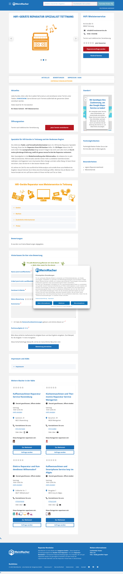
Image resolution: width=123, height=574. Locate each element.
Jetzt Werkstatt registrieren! (107, 8)
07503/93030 (19, 502)
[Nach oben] (0, 572)
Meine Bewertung (17, 299)
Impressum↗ (48, 567)
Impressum (20, 367)
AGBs (77, 567)
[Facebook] (94, 567)
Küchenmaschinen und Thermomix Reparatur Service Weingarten (60, 396)
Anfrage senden (27, 452)
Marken (18, 214)
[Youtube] (90, 567)
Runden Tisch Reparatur (60, 552)
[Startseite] (20, 3)
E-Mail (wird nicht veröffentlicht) (22, 281)
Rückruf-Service (96, 56)
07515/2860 (52, 429)
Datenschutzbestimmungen (32, 322)
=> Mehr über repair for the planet (43, 265)
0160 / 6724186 (92, 34)
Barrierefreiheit (59, 567)
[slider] (88, 43)
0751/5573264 (20, 429)
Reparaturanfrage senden (96, 49)
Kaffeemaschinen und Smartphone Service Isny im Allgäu (59, 469)
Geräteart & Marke (18, 290)
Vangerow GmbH (62, 550)
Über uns (93, 552)
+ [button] (85, 97)
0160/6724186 (21, 99)
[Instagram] (99, 567)
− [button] (85, 100)
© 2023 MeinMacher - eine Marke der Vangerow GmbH (25, 567)
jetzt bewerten (100, 43)
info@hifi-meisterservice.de (97, 30)
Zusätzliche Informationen (25, 220)
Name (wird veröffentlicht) (20, 272)
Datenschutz (70, 567)
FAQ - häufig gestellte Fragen (99, 554)
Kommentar (15, 304)
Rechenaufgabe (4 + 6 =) (19, 328)
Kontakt (83, 567)
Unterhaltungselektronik (61, 81)
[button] (41, 60)
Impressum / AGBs (74, 78)
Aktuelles (45, 78)
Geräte (18, 208)
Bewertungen (58, 78)
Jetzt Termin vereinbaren (59, 128)
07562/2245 (52, 502)
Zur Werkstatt (27, 447)
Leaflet (109, 130)
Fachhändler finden (96, 550)
